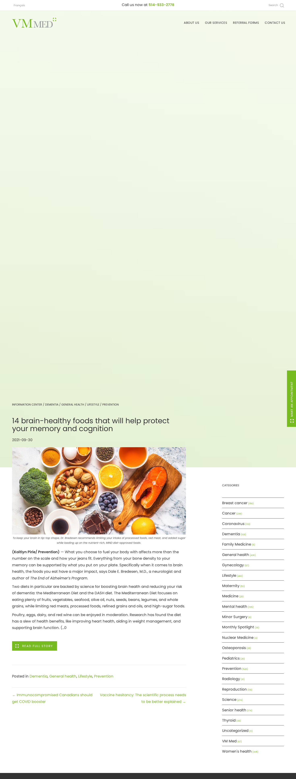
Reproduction (234, 689)
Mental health (234, 606)
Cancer (229, 513)
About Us (191, 23)
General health (72, 404)
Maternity (230, 585)
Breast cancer (234, 502)
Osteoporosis (234, 647)
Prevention (110, 404)
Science (229, 699)
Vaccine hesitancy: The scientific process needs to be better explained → (143, 698)
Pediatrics (231, 658)
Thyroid (229, 720)
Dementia (51, 404)
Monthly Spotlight (238, 627)
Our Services (216, 23)
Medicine (230, 596)
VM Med (229, 741)
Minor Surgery (234, 616)
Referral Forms (246, 23)
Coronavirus (233, 523)
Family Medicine (236, 544)
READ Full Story (37, 646)
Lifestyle (93, 404)
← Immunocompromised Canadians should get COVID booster (52, 698)
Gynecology (233, 564)
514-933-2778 (161, 4)
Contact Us (275, 23)
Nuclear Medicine (238, 637)
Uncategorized (235, 730)
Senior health (234, 710)
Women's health (237, 751)
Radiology (231, 678)
